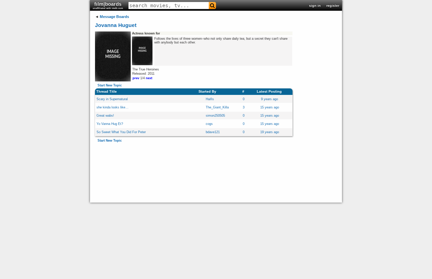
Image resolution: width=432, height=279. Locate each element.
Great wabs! (105, 115)
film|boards (108, 5)
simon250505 (215, 115)
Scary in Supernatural (112, 99)
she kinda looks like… (112, 107)
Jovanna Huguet (115, 25)
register (332, 5)
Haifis (210, 99)
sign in (315, 5)
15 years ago (269, 107)
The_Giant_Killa (217, 107)
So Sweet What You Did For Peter (121, 132)
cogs (209, 124)
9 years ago (269, 99)
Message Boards (114, 16)
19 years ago (269, 132)
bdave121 (213, 132)
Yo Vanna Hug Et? (109, 124)
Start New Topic (110, 85)
